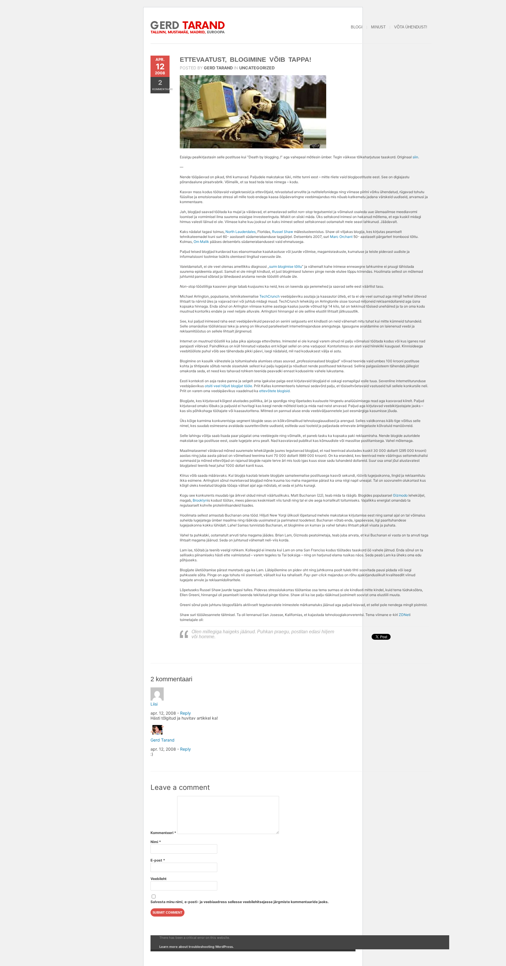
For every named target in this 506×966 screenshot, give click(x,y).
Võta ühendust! (410, 27)
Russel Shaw (282, 231)
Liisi (154, 703)
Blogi (357, 27)
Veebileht (159, 878)
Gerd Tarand (218, 67)
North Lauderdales (240, 231)
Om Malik (201, 241)
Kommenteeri (163, 833)
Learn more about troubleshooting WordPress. (196, 947)
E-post (158, 860)
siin (415, 157)
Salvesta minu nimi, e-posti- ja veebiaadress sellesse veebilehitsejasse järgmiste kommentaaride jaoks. (240, 902)
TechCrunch (269, 296)
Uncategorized (257, 67)
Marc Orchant (341, 236)
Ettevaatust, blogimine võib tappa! (245, 59)
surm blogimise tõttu (285, 266)
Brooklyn (200, 500)
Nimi (156, 842)
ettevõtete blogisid (274, 391)
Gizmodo (400, 495)
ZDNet (404, 614)
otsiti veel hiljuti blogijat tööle (228, 386)
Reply (185, 713)
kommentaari (161, 85)
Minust (378, 27)
